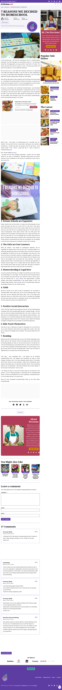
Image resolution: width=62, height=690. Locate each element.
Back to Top (31, 668)
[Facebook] (49, 1)
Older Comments (6, 653)
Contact (59, 677)
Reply (36, 531)
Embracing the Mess (5, 475)
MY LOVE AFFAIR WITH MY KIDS (25, 476)
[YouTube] (59, 1)
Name (3, 508)
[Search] (58, 4)
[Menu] (60, 4)
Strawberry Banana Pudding (54, 113)
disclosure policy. (22, 25)
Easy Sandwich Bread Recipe (54, 142)
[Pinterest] (54, 1)
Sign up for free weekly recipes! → (9, 1)
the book (14, 152)
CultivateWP (35, 685)
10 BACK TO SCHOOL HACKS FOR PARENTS (35, 476)
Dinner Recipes (47, 677)
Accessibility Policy (24, 685)
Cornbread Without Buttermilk (51, 83)
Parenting (6, 7)
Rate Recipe (5, 22)
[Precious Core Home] (6, 4)
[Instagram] (51, 1)
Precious (6, 19)
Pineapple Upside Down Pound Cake (54, 123)
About (53, 677)
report (18, 278)
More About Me (34, 448)
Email (3, 513)
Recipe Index (38, 677)
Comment (4, 492)
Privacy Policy (17, 685)
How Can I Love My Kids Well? (15, 476)
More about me (51, 46)
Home (2, 7)
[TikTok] (57, 1)
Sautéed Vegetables (53, 99)
